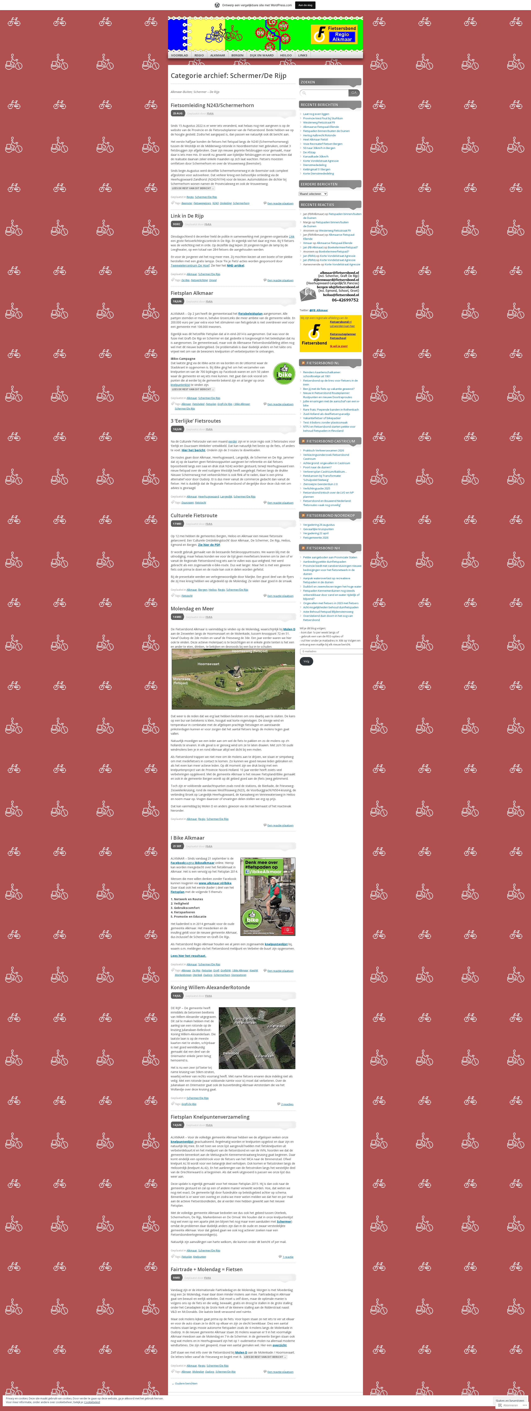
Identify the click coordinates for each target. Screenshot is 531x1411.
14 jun (177, 1125)
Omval (213, 280)
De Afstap (309, 152)
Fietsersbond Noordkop (331, 515)
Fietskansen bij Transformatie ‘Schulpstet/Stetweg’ (322, 478)
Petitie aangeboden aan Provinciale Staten (330, 557)
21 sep (177, 846)
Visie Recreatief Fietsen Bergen (322, 144)
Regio (199, 55)
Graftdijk (225, 970)
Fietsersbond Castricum (331, 441)
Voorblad (179, 55)
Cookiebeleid (92, 1402)
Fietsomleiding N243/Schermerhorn (212, 105)
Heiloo (286, 55)
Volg (306, 661)
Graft (216, 970)
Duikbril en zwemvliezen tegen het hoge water (332, 586)
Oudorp (207, 975)
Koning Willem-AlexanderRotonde (210, 987)
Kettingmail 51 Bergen (316, 169)
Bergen (237, 55)
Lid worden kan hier (342, 326)
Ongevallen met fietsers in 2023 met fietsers (331, 603)
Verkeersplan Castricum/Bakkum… (325, 471)
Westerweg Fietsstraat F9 (319, 122)
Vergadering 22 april (316, 533)
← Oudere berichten (184, 1383)
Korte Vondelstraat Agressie (321, 161)
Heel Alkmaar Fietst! (315, 139)
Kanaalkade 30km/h (316, 156)
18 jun (177, 301)
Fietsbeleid (198, 404)
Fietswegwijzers (202, 203)
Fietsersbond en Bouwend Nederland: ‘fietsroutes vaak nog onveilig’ (327, 503)
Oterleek (197, 975)
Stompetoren (238, 975)
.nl (341, 322)
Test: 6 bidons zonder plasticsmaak (325, 422)
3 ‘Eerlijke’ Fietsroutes (196, 420)
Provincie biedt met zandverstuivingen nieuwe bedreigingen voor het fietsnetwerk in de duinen (332, 570)
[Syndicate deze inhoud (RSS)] (303, 363)
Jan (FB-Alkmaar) (313, 247)
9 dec (176, 224)
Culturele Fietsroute (194, 515)
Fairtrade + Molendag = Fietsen (207, 1269)
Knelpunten (199, 1257)
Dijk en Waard (262, 55)
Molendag (198, 1371)
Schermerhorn (241, 203)
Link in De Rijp (187, 215)
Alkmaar (217, 55)
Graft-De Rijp (224, 404)
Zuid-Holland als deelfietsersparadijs (326, 414)
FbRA (210, 113)
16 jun (177, 429)
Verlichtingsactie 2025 (316, 488)
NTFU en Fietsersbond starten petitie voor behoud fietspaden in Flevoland (329, 429)
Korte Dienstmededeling (318, 173)
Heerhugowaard (208, 496)
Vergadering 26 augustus (319, 525)
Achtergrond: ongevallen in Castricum (326, 463)
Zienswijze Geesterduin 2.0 (320, 484)
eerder (232, 441)
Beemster (186, 203)
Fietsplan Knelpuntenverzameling (210, 1116)
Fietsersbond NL (323, 363)
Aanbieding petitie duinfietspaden (324, 561)
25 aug (178, 113)
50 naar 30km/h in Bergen (319, 148)
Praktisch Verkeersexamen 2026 (323, 450)
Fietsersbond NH (323, 548)
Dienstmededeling (314, 165)
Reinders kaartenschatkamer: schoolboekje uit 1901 (322, 374)
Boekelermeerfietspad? (343, 247)
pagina (192, 863)
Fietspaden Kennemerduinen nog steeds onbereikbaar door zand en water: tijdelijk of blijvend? (331, 595)
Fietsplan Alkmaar (192, 293)
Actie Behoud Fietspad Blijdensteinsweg (328, 611)
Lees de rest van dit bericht (193, 188)
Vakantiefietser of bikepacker (322, 418)
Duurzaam (187, 502)
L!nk (291, 236)
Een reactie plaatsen (281, 203)
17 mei (177, 524)
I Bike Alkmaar (242, 404)
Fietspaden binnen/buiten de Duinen (326, 131)
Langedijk (226, 496)
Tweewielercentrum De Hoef (190, 265)
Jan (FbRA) (309, 256)
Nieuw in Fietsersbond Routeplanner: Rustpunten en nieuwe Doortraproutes (327, 395)
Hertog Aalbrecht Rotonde (319, 135)
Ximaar (307, 243)
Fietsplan (211, 404)
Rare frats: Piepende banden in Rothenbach (331, 409)
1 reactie (288, 1257)
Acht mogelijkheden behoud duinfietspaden (331, 607)
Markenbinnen (183, 975)
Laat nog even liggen (316, 114)
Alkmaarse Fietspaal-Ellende (321, 127)
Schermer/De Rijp (206, 197)
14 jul (177, 996)
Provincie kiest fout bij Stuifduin (323, 118)
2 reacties (287, 1104)
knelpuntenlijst (180, 385)
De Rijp (185, 280)
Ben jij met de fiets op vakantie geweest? (328, 389)
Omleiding (226, 203)
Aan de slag (305, 5)
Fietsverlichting (199, 280)
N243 (215, 203)
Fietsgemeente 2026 (315, 537)
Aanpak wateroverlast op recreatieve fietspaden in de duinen (326, 580)
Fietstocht (200, 502)
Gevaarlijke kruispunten (318, 529)
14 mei (177, 617)
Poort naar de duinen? (317, 467)
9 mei (176, 1277)
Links (302, 55)
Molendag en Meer (192, 608)
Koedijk (254, 970)
